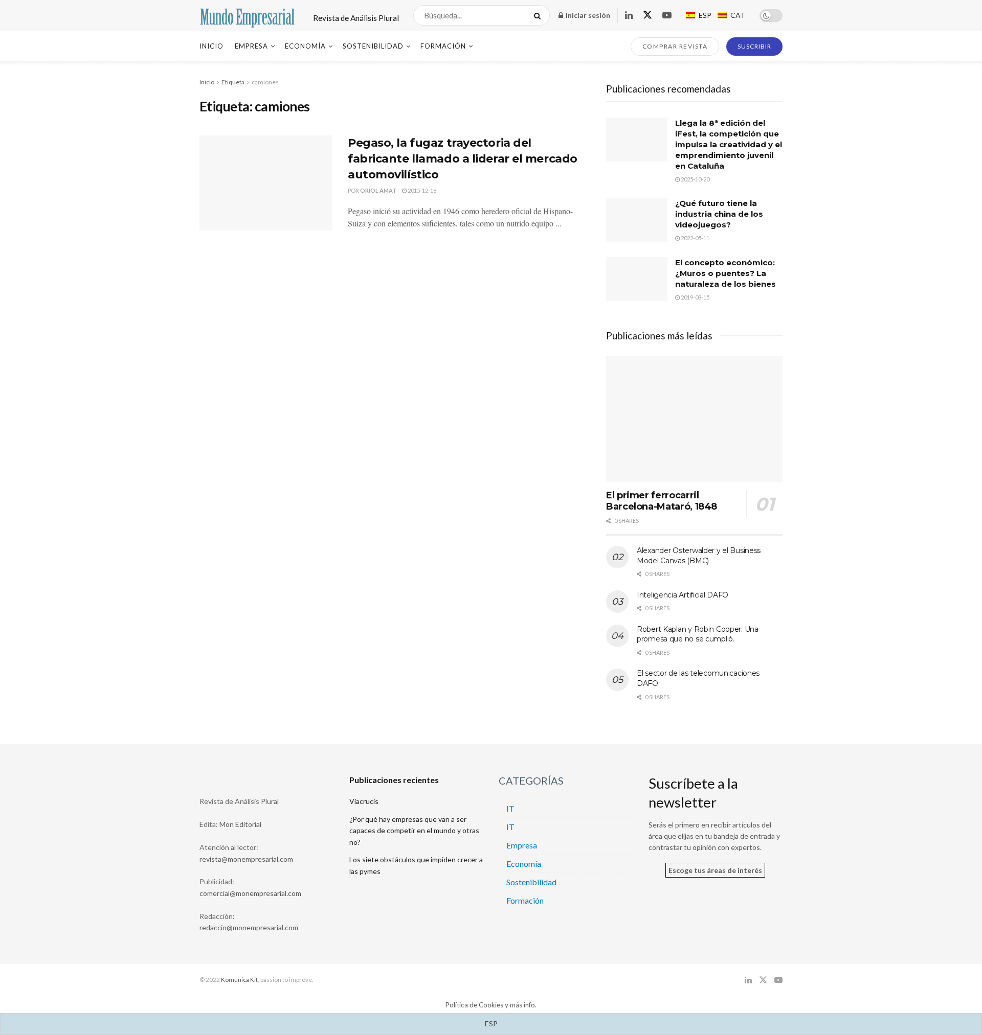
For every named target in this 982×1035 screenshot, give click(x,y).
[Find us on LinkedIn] (629, 15)
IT (510, 808)
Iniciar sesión (587, 15)
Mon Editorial (240, 824)
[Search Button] (539, 15)
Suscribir (754, 46)
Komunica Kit (239, 979)
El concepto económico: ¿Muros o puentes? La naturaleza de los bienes (725, 273)
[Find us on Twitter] (647, 15)
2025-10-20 (694, 179)
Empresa (251, 46)
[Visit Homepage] (247, 15)
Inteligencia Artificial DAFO (682, 595)
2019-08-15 (694, 297)
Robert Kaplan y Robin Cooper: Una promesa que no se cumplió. (697, 634)
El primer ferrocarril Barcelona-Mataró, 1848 (661, 501)
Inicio (211, 46)
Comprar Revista (675, 46)
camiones (265, 82)
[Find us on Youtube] (667, 15)
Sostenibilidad (373, 46)
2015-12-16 (421, 190)
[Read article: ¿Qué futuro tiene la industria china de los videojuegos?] (636, 220)
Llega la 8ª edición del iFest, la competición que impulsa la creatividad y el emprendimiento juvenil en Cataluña (728, 144)
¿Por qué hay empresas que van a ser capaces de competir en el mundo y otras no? (414, 830)
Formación (443, 46)
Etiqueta (232, 82)
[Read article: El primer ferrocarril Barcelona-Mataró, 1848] (694, 419)
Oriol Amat (378, 190)
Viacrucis (363, 801)
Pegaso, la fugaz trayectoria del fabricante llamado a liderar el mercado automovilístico (462, 158)
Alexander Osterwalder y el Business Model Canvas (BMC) (699, 555)
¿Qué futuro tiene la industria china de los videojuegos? (719, 213)
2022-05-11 (694, 238)
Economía (305, 46)
